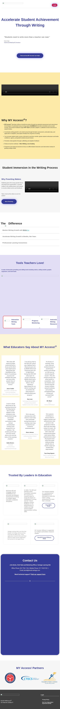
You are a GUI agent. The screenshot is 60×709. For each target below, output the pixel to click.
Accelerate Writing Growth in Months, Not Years (19, 236)
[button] (49, 5)
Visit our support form (38, 574)
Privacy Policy (45, 699)
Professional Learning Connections (14, 243)
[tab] (30, 230)
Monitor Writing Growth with (15, 230)
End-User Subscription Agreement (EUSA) (47, 703)
